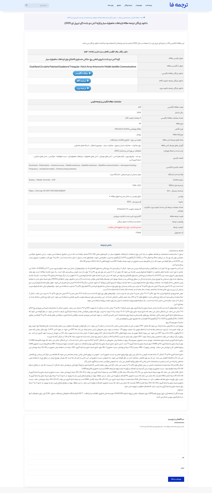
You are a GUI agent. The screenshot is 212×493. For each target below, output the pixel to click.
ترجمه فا (149, 5)
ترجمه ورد (81, 88)
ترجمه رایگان (128, 5)
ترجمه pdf (81, 80)
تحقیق (119, 5)
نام (183, 457)
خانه (142, 18)
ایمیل (182, 468)
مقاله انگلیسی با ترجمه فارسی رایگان (128, 18)
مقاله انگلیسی (81, 73)
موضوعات (139, 5)
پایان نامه (110, 5)
